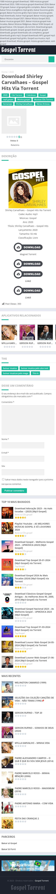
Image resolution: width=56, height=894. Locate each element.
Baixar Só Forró (9, 849)
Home (4, 71)
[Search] (51, 59)
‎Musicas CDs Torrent (43, 99)
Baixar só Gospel (9, 843)
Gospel (43, 95)
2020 (11, 71)
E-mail (5, 452)
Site (3, 466)
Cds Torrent (17, 95)
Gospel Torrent (42, 880)
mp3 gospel (8, 99)
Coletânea (31, 95)
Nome (5, 439)
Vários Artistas (43, 104)
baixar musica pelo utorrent (34, 368)
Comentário (8, 402)
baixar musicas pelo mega (15, 373)
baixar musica (10, 368)
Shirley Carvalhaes (24, 104)
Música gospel (23, 99)
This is (35, 373)
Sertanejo (7, 104)
